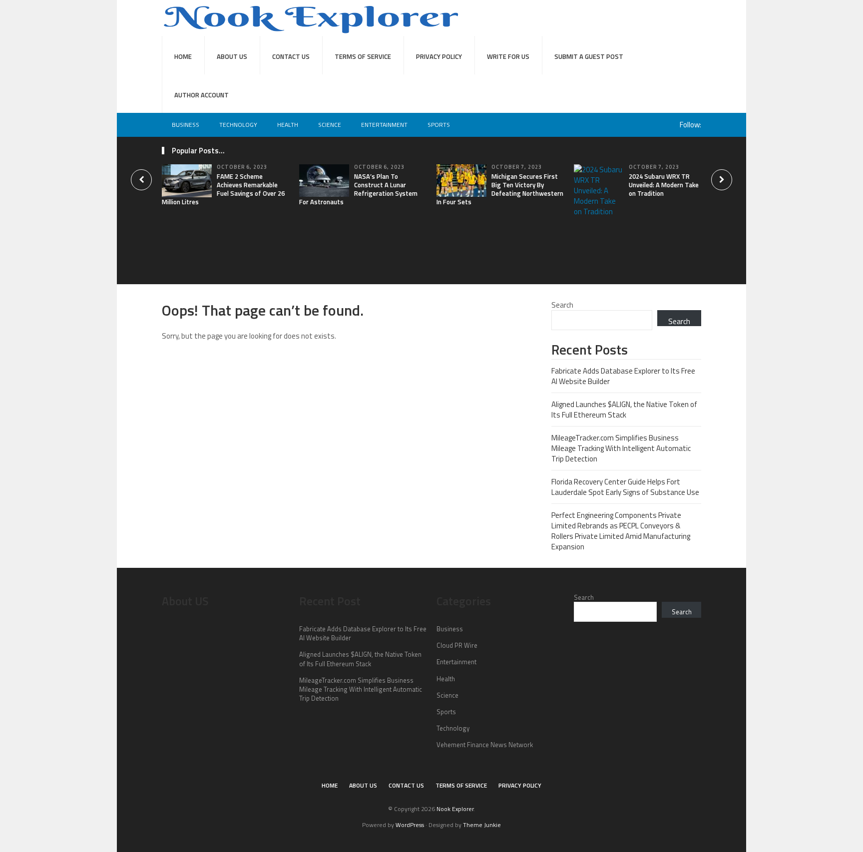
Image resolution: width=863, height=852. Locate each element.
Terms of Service (363, 56)
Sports (439, 124)
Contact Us (291, 56)
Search (562, 305)
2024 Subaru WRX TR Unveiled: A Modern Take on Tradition (664, 184)
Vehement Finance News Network (484, 745)
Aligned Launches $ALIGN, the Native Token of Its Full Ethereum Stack (624, 410)
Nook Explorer (454, 809)
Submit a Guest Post (588, 56)
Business (185, 124)
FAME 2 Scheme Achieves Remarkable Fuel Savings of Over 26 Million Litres (223, 189)
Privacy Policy (439, 56)
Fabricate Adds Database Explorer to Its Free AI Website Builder (623, 376)
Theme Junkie (482, 825)
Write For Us (508, 56)
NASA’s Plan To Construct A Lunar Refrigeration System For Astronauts (358, 189)
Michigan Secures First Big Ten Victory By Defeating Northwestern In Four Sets (499, 189)
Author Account (201, 95)
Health (287, 124)
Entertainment (384, 124)
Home (183, 56)
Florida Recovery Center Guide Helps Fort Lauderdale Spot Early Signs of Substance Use (625, 487)
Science (329, 124)
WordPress (410, 825)
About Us (232, 56)
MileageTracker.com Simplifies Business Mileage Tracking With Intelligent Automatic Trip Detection (621, 448)
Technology (238, 124)
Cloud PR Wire (456, 645)
